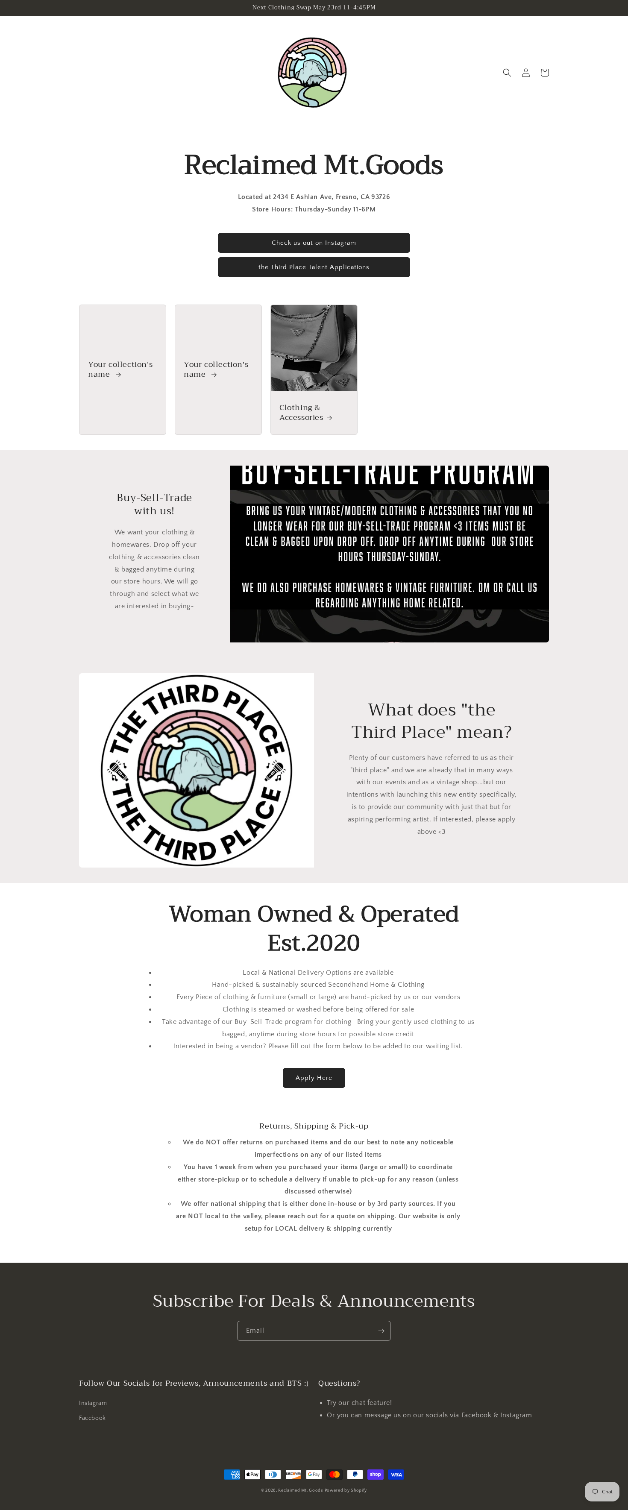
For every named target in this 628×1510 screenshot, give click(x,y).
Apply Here (314, 1078)
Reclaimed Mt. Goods (300, 1490)
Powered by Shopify (346, 1490)
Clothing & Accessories (301, 413)
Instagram (93, 1403)
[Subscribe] (381, 1331)
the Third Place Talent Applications (314, 267)
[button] (507, 72)
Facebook (92, 1418)
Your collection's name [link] (120, 370)
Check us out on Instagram (314, 242)
